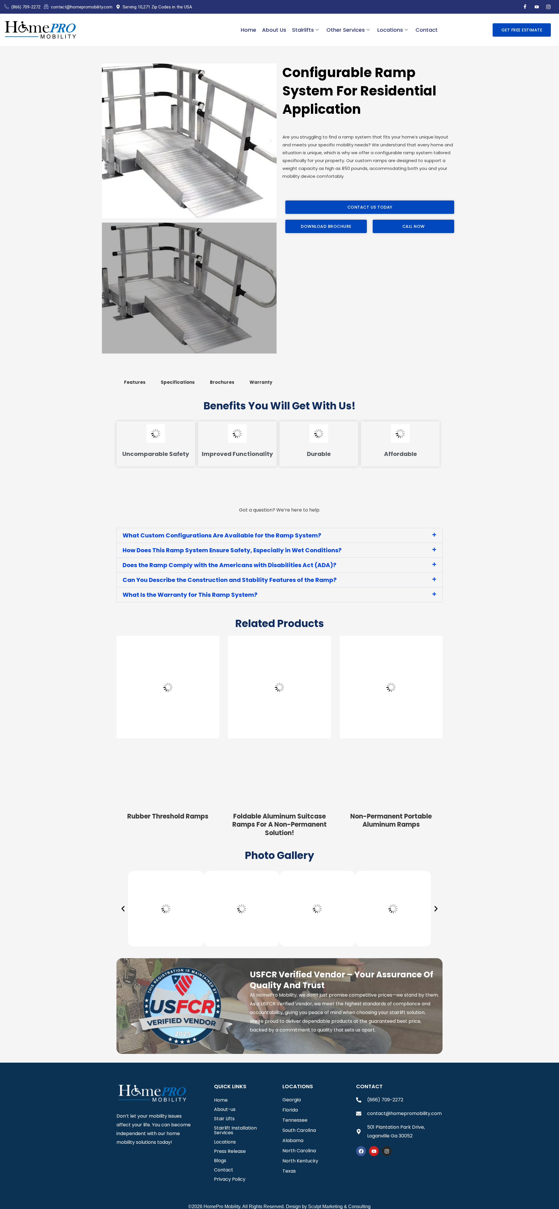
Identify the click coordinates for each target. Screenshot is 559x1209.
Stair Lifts (224, 1118)
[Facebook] (525, 7)
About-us (225, 1109)
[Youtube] (536, 7)
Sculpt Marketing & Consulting (339, 1206)
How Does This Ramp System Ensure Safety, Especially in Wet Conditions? (232, 550)
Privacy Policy (229, 1179)
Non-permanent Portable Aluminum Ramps (391, 820)
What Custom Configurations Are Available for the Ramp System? (222, 535)
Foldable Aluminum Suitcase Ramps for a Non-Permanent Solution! (279, 824)
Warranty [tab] (261, 382)
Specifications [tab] (178, 382)
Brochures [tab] (222, 382)
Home (248, 29)
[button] (108, 141)
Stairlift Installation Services (235, 1130)
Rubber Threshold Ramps (167, 816)
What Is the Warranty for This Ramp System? (190, 595)
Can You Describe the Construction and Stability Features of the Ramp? (230, 580)
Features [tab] (135, 382)
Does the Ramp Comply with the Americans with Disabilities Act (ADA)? (229, 565)
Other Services (345, 29)
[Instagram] (548, 7)
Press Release (230, 1151)
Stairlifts (303, 29)
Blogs (220, 1160)
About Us (274, 29)
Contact (426, 29)
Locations (390, 29)
